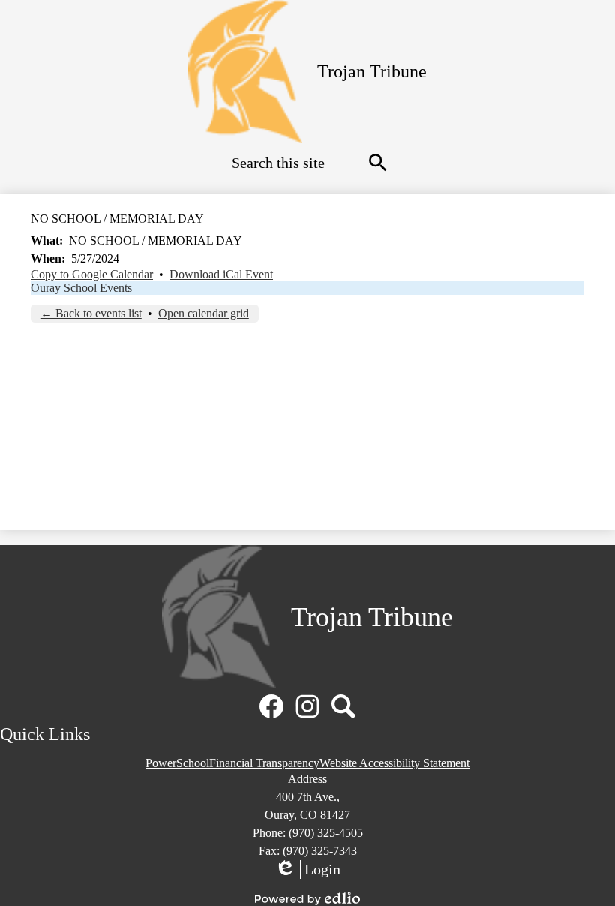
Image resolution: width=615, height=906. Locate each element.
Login (307, 870)
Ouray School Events (81, 287)
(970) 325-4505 (326, 832)
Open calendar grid (203, 313)
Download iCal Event (221, 274)
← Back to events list (91, 313)
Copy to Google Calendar (92, 274)
